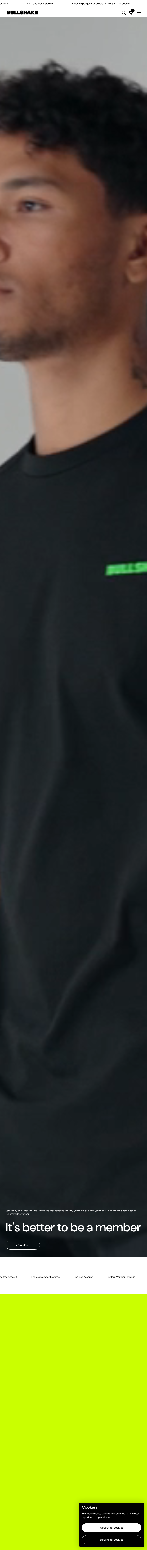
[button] (123, 12)
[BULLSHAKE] (22, 12)
